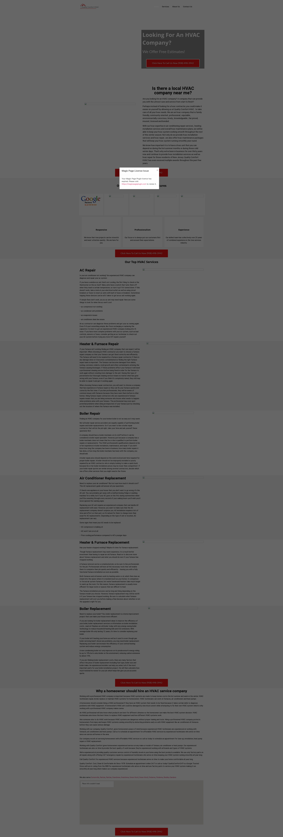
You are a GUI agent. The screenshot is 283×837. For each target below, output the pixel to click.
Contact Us (187, 7)
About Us (176, 7)
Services (165, 7)
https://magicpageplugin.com (134, 184)
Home (156, 7)
